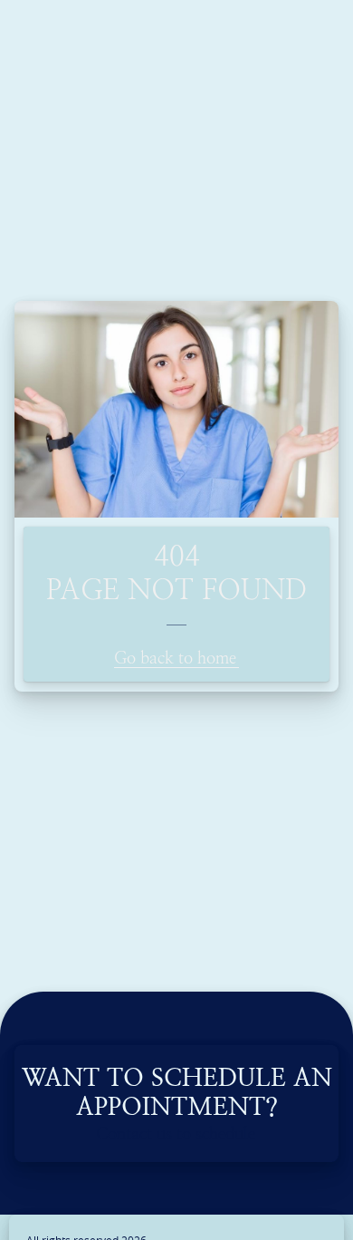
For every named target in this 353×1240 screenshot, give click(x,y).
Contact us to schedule (175, 1133)
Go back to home (175, 657)
